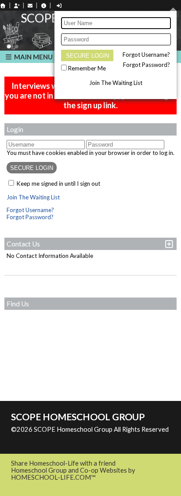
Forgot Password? (146, 64)
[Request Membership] (17, 5)
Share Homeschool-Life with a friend (63, 463)
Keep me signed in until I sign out (58, 183)
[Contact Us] (30, 5)
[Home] (3, 5)
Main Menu (33, 57)
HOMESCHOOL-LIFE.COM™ (53, 477)
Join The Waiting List (115, 82)
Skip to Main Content (48, 436)
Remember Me (87, 68)
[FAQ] (43, 5)
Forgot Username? (146, 54)
